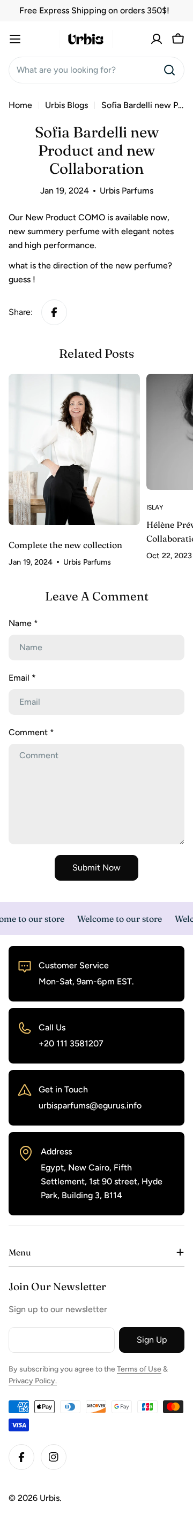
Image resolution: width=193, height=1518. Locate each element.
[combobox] (96, 70)
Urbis (50, 1498)
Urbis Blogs (66, 105)
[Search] (169, 70)
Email (22, 678)
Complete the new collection (65, 545)
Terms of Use (139, 1369)
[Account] (156, 39)
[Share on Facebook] (54, 312)
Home (20, 105)
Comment (31, 732)
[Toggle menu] (15, 39)
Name (23, 623)
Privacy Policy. (33, 1380)
